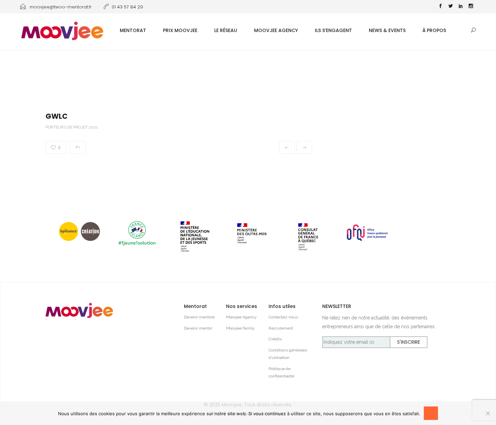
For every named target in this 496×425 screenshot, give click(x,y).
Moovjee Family (240, 328)
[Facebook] (440, 6)
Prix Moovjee (180, 30)
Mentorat (133, 30)
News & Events (387, 30)
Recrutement (281, 328)
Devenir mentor (198, 328)
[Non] (487, 413)
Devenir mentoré (199, 317)
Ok (431, 413)
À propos (434, 30)
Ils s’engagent (333, 30)
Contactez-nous (283, 317)
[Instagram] (471, 6)
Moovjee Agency (276, 30)
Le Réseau (225, 30)
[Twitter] (450, 6)
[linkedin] (461, 6)
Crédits (275, 339)
